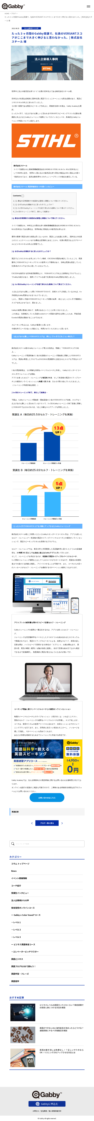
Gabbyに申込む (49, 1104)
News (14, 870)
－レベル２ (16, 929)
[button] (23, 196)
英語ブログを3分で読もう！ (23, 966)
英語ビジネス (17, 959)
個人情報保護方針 (55, 1111)
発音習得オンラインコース (23, 907)
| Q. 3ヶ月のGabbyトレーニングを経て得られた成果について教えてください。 (44, 208)
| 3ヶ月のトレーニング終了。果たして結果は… (32, 211)
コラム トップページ (20, 863)
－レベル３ (16, 937)
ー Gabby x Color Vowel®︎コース (26, 914)
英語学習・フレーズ (20, 973)
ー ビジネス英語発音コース (23, 944)
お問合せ (36, 1111)
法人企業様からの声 (20, 900)
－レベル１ (16, 922)
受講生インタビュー (20, 892)
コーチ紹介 (16, 885)
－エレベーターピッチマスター (25, 951)
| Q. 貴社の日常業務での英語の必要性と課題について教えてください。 (41, 201)
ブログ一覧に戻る (47, 823)
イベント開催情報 (19, 878)
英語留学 (15, 981)
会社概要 (44, 1111)
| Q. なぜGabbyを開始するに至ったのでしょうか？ (33, 204)
